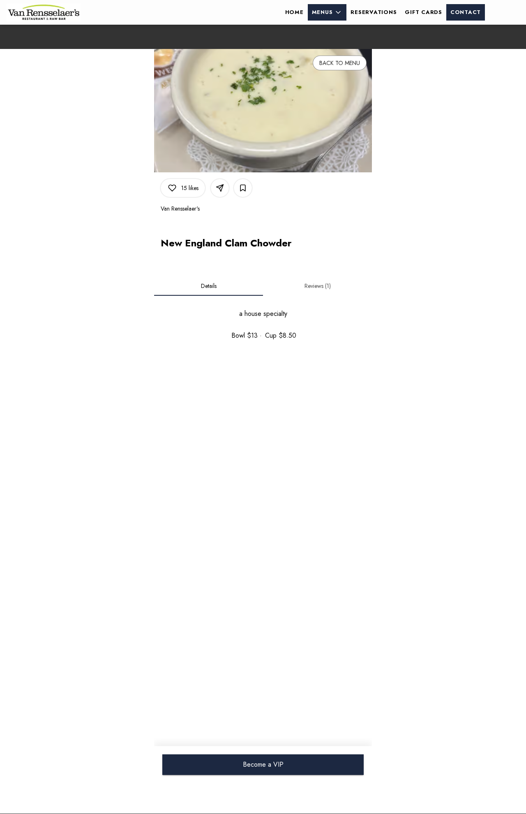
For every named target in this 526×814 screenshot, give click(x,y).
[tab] (208, 286)
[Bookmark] (243, 188)
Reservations (374, 12)
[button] (327, 12)
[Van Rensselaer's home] (44, 12)
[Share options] (220, 188)
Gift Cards (423, 12)
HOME (294, 12)
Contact (465, 12)
